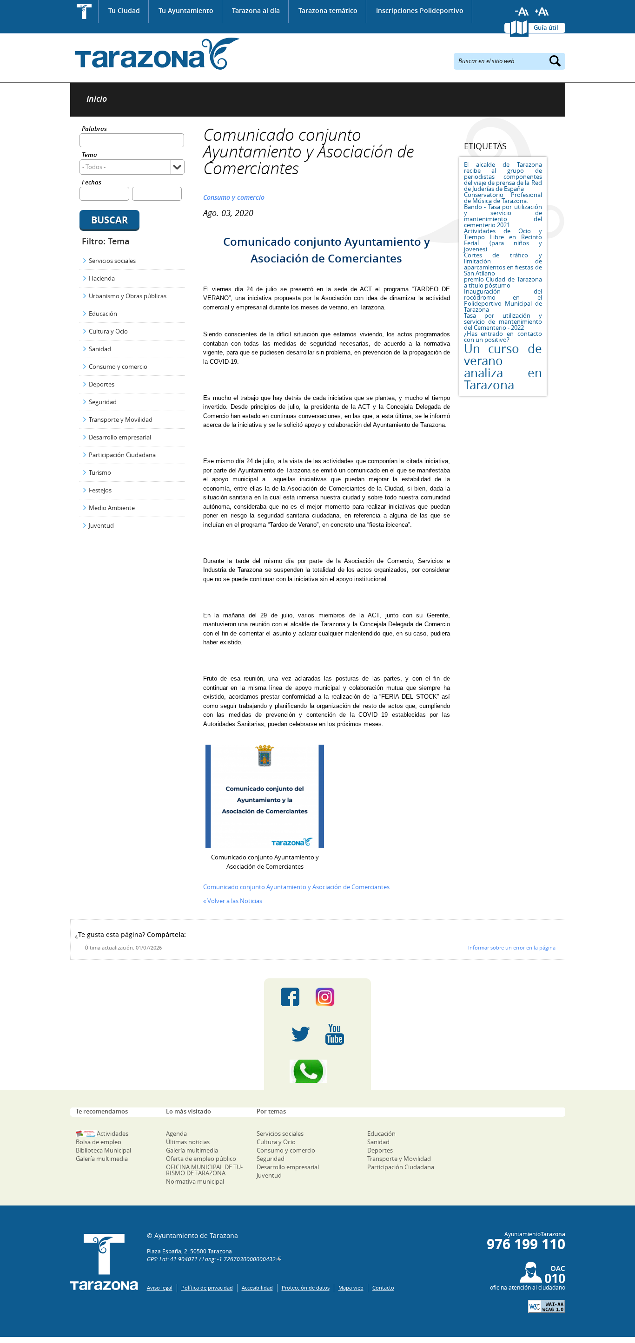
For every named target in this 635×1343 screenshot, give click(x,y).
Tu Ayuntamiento (186, 10)
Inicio (84, 11)
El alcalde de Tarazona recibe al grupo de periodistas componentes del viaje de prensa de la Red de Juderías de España (503, 176)
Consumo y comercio (118, 366)
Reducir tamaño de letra (522, 11)
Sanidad (100, 349)
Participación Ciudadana (122, 455)
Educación (103, 313)
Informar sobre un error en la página (512, 947)
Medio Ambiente (112, 508)
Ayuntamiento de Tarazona (155, 53)
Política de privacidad (207, 1287)
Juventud (101, 525)
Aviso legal (159, 1287)
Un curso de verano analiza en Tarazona (503, 367)
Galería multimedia (102, 1158)
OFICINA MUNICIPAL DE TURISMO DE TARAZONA (204, 1170)
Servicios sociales (112, 260)
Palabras (94, 129)
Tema (89, 155)
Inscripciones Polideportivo (419, 10)
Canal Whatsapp (317, 1071)
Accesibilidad (257, 1287)
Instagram (334, 997)
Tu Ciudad (124, 10)
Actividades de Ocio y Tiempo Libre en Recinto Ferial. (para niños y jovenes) (503, 240)
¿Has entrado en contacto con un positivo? (503, 336)
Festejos (100, 490)
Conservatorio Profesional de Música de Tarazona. (503, 197)
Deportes (101, 384)
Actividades (112, 1133)
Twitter (300, 1034)
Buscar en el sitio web (486, 60)
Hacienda (102, 278)
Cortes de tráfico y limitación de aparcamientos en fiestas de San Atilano (503, 264)
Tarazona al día (256, 10)
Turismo (100, 472)
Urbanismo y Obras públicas (127, 296)
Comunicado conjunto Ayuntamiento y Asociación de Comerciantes (296, 887)
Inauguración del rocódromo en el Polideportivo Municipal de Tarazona (503, 300)
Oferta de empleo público (201, 1158)
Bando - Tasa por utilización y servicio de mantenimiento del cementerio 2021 (503, 216)
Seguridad (103, 402)
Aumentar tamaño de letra (542, 11)
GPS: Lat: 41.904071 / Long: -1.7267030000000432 (211, 1259)
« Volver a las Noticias (232, 901)
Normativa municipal (195, 1181)
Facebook (290, 997)
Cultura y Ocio (108, 331)
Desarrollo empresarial (120, 437)
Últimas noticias (188, 1142)
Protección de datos (306, 1287)
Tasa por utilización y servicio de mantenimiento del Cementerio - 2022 (503, 321)
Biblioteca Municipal (103, 1150)
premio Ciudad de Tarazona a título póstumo (503, 282)
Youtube (334, 1034)
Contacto (383, 1287)
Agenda (176, 1133)
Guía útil (546, 27)
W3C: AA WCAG (546, 1306)
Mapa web (351, 1287)
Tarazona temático (327, 10)
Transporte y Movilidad (120, 419)
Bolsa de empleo (98, 1142)
